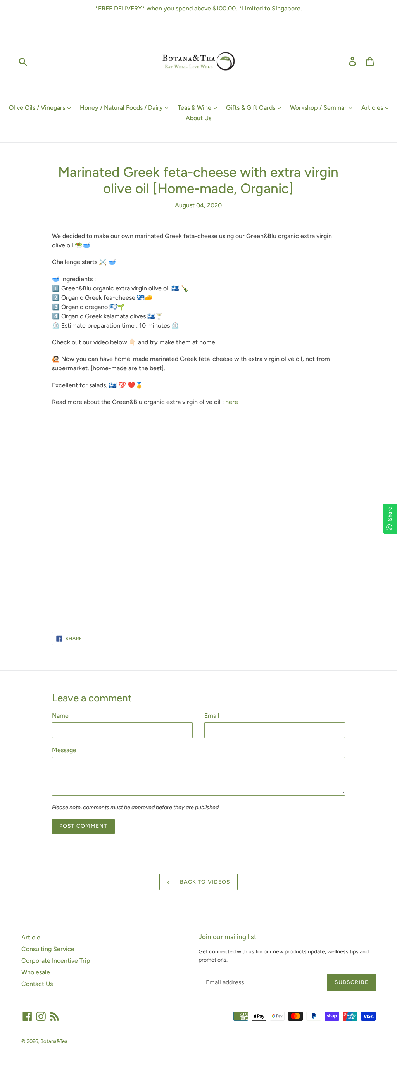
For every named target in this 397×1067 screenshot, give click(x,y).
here (231, 402)
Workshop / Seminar (319, 107)
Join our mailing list (227, 937)
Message (64, 750)
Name (60, 715)
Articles (373, 107)
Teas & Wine (195, 107)
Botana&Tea (53, 1041)
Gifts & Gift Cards (251, 107)
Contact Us (37, 984)
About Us (198, 118)
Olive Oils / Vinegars (38, 107)
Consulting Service (47, 949)
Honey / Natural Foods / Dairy (122, 107)
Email (211, 715)
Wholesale (35, 972)
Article (30, 937)
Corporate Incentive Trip (55, 960)
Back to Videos (204, 882)
